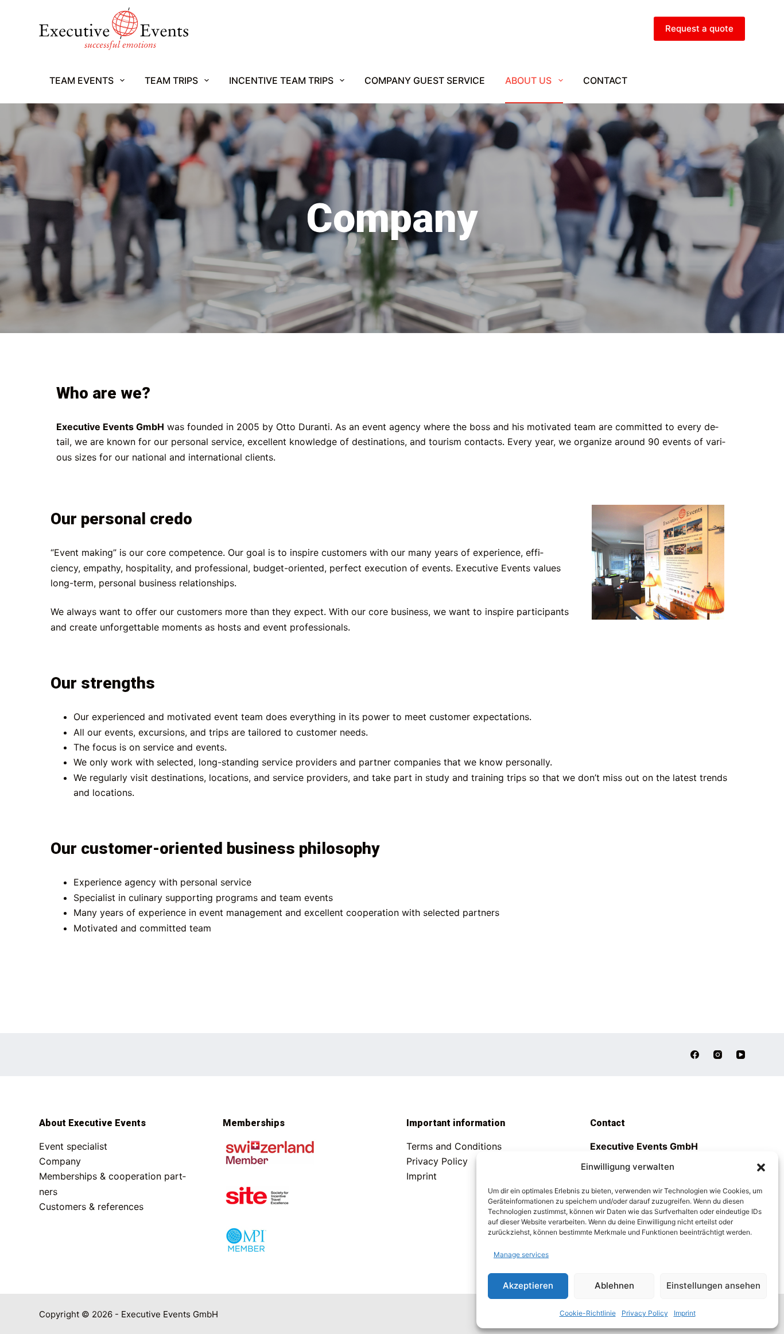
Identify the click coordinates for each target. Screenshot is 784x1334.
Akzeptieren (528, 1285)
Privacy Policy (645, 1313)
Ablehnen (614, 1285)
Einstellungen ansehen (713, 1285)
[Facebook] (694, 1054)
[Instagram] (717, 1054)
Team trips (171, 80)
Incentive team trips (281, 80)
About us (528, 80)
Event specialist (73, 1146)
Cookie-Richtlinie (588, 1313)
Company (60, 1161)
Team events (81, 80)
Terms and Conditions (454, 1146)
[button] (761, 1167)
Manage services (521, 1254)
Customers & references (91, 1206)
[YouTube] (740, 1054)
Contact (605, 80)
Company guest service (424, 80)
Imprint (685, 1313)
